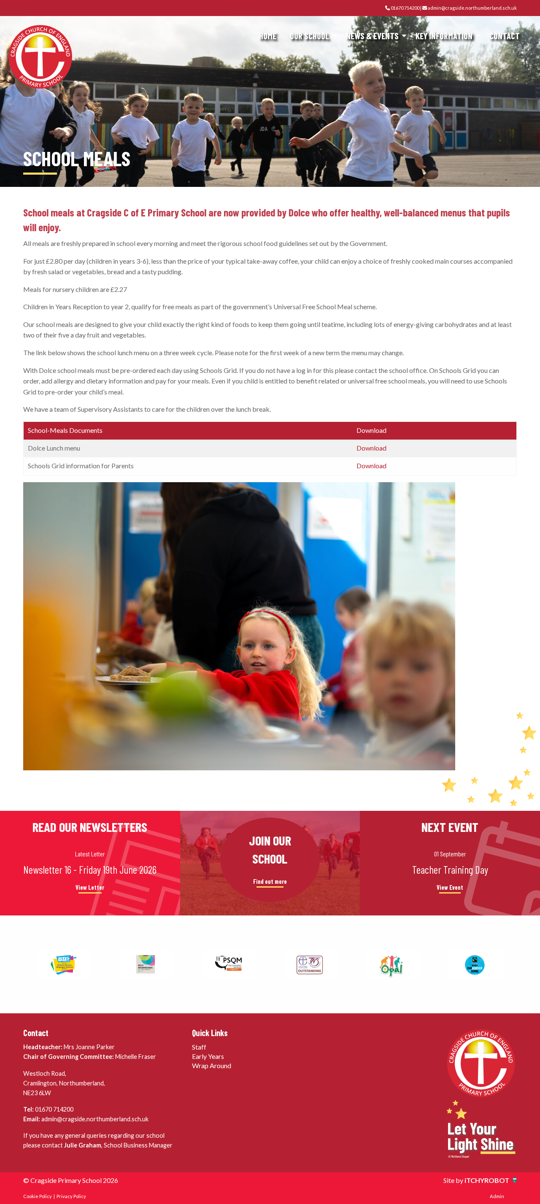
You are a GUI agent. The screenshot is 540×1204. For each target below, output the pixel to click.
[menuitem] (267, 36)
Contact (504, 35)
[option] (64, 964)
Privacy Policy (71, 1196)
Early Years (208, 1056)
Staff (199, 1047)
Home (267, 35)
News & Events (372, 35)
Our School (309, 35)
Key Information (444, 35)
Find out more (270, 881)
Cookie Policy (37, 1196)
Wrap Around (211, 1065)
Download (371, 448)
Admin (497, 1196)
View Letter (90, 887)
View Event (450, 887)
